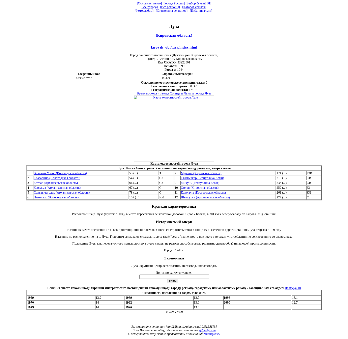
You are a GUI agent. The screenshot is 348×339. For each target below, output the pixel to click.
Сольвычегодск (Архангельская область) (62, 192)
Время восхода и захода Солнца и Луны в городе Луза (174, 93)
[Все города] (149, 7)
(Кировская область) (174, 35)
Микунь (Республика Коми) (200, 183)
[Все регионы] (170, 7)
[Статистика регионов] (171, 10)
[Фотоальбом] (144, 10)
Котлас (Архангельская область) (56, 183)
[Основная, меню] (149, 3)
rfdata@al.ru (293, 288)
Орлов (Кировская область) (200, 187)
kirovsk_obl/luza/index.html (174, 47)
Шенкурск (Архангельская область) (205, 197)
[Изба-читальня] (201, 10)
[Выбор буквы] (195, 3)
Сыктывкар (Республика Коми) (202, 178)
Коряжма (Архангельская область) (57, 187)
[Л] (209, 3)
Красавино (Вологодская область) (57, 178)
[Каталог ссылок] (194, 7)
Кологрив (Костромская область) (203, 192)
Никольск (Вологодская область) (56, 197)
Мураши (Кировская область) (201, 173)
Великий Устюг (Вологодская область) (60, 173)
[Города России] (174, 3)
